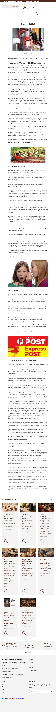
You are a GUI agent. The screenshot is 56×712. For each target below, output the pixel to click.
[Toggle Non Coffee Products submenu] (25, 15)
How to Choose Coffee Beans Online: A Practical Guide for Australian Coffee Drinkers (9, 564)
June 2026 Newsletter (43, 515)
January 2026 (26, 610)
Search (4, 684)
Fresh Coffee (21, 12)
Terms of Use (32, 670)
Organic (37, 12)
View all (52, 499)
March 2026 (43, 560)
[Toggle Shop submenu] (16, 12)
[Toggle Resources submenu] (35, 15)
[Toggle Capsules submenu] (48, 12)
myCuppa (7, 707)
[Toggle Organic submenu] (40, 12)
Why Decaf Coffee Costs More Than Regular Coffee (27, 561)
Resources (31, 14)
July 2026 (25, 514)
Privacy (31, 662)
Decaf (29, 12)
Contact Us (40, 14)
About (3, 689)
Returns (31, 665)
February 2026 (8, 610)
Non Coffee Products (19, 14)
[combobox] (10, 6)
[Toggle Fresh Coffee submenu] (26, 12)
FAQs (3, 692)
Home (8, 12)
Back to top (28, 652)
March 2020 (11, 18)
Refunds (31, 667)
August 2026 (8, 514)
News (7, 18)
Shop (13, 12)
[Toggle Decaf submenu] (32, 12)
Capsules (44, 12)
